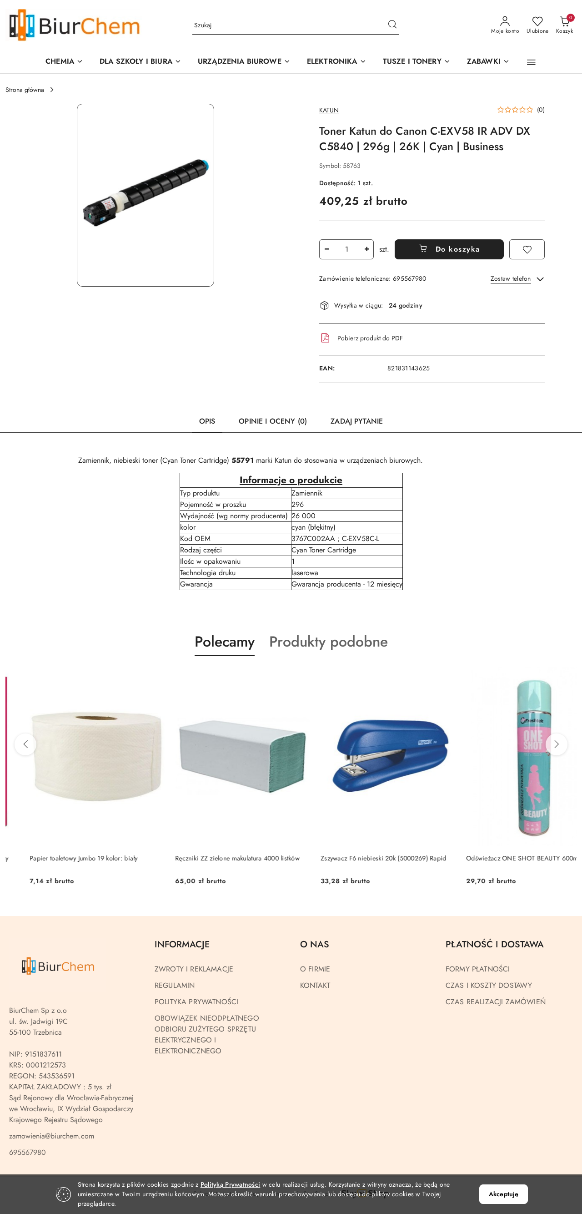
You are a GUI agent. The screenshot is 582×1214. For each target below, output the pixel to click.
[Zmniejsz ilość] (326, 249)
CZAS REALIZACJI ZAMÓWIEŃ (496, 1001)
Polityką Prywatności (231, 1184)
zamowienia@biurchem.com (51, 1136)
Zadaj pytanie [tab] (357, 421)
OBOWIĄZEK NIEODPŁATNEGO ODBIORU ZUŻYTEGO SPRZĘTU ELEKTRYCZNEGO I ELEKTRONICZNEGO (207, 1034)
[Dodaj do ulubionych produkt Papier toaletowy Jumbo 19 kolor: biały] (129, 677)
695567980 (27, 1152)
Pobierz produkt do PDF (370, 338)
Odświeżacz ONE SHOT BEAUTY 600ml (499, 858)
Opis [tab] (207, 421)
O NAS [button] (314, 944)
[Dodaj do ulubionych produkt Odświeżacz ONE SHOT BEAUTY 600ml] (566, 677)
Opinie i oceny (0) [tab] (273, 421)
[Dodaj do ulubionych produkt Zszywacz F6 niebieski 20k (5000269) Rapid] (420, 677)
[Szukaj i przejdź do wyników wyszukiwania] (392, 25)
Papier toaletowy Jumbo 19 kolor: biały (59, 858)
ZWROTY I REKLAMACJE (194, 969)
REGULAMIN (175, 985)
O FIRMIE (315, 969)
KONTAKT (315, 985)
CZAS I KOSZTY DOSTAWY (489, 985)
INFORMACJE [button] (182, 944)
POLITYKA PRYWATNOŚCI (196, 1001)
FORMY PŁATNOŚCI (478, 969)
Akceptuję (503, 1194)
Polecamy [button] (225, 641)
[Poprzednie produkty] (25, 744)
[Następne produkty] (556, 744)
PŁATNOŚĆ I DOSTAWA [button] (495, 944)
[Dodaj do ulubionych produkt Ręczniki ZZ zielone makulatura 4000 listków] (275, 677)
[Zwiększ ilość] (366, 249)
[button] (244, 62)
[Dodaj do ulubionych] (527, 249)
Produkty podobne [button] (328, 641)
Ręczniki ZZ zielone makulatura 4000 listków (213, 858)
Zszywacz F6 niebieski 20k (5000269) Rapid (359, 858)
